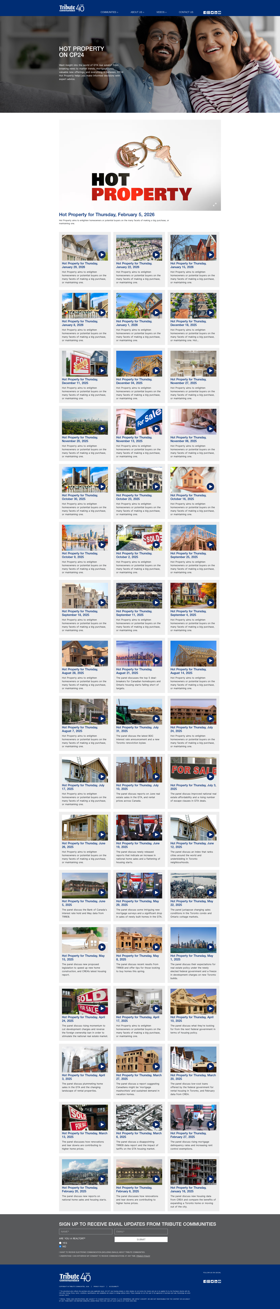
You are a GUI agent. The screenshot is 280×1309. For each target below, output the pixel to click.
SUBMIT (141, 1239)
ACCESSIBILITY (114, 1286)
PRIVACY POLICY (143, 1256)
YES (65, 1242)
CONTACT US (186, 12)
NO (64, 1246)
